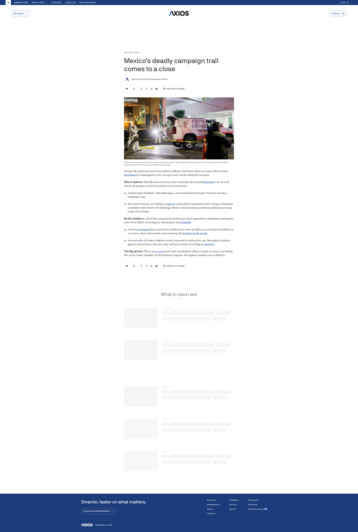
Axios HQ (232, 509)
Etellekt (186, 222)
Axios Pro (56, 2)
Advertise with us (213, 504)
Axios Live (70, 2)
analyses (209, 244)
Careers (210, 509)
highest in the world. (195, 233)
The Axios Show (87, 2)
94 (138, 240)
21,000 (159, 251)
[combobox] (40, 2)
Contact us (211, 513)
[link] (127, 88)
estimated (144, 229)
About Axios (211, 500)
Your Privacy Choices (256, 509)
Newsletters (21, 2)
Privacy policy (253, 500)
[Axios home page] (8, 2)
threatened (130, 175)
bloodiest (208, 182)
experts (170, 204)
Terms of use (252, 504)
